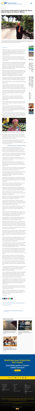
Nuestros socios (4, 385)
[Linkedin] (25, 378)
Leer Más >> (29, 70)
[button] (3, 298)
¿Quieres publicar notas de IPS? (6, 389)
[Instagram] (20, 378)
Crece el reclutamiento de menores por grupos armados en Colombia (24, 332)
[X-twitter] (18, 378)
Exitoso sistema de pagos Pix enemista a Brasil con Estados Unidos (30, 80)
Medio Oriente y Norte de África (28, 391)
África (26, 384)
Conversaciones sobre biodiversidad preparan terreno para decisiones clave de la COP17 (10, 348)
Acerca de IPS (4, 384)
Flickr (14, 389)
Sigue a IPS (15, 384)
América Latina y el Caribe (28, 386)
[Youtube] (23, 378)
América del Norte (27, 387)
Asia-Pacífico (27, 388)
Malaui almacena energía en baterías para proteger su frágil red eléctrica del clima (33, 81)
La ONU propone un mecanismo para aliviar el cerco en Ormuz (9, 332)
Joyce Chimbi (4, 47)
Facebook (14, 388)
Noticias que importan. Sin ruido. (17, 361)
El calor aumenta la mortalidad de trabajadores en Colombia (31, 95)
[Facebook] (15, 378)
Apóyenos (3, 388)
